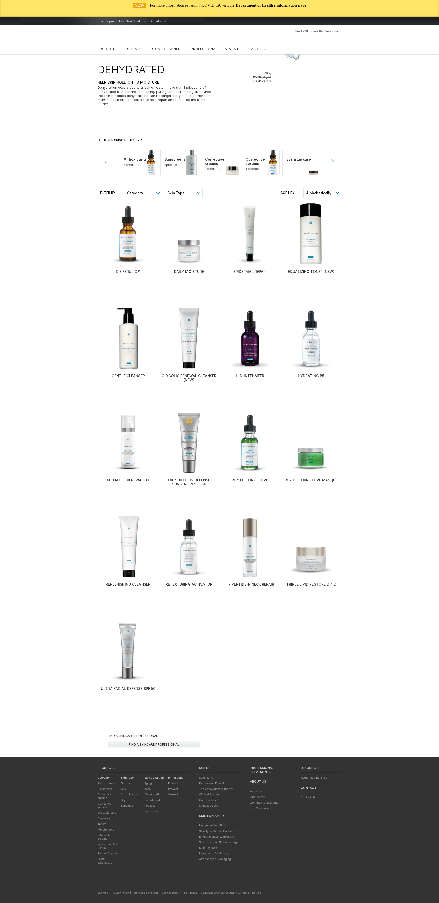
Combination (129, 794)
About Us (256, 791)
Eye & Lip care (107, 813)
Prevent (173, 789)
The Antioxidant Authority (216, 789)
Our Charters (207, 800)
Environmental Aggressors (216, 836)
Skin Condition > (137, 21)
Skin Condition (154, 777)
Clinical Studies (209, 794)
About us (260, 49)
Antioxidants (106, 783)
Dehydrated (152, 800)
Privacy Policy (120, 892)
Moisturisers (106, 829)
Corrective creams (104, 796)
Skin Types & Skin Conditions (218, 831)
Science (134, 49)
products (107, 49)
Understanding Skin (212, 825)
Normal (126, 783)
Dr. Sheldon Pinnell (211, 783)
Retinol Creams (108, 853)
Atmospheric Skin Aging (215, 859)
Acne (147, 789)
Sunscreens (105, 789)
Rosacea (149, 805)
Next (331, 162)
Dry (123, 800)
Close (430, 11)
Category (135, 193)
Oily (123, 789)
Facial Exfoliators (105, 860)
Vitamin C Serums (104, 836)
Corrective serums (104, 805)
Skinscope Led (208, 805)
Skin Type (176, 193)
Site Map (103, 892)
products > (116, 21)
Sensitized (151, 811)
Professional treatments (216, 49)
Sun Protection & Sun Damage (218, 842)
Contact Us (308, 797)
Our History (257, 797)
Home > (103, 21)
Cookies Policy (170, 892)
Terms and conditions (145, 892)
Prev (108, 162)
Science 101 (206, 777)
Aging (148, 783)
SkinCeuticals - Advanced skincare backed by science (134, 35)
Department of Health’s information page (271, 5)
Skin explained (166, 49)
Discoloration (153, 794)
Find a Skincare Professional (317, 31)
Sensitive (127, 805)
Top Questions (259, 808)
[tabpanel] (138, 162)
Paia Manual (190, 892)
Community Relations (264, 802)
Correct (173, 794)
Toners (102, 824)
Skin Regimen (208, 848)
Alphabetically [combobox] (318, 193)
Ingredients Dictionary (213, 853)
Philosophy (175, 777)
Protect (173, 783)
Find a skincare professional (154, 744)
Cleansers (104, 818)
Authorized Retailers (314, 777)
